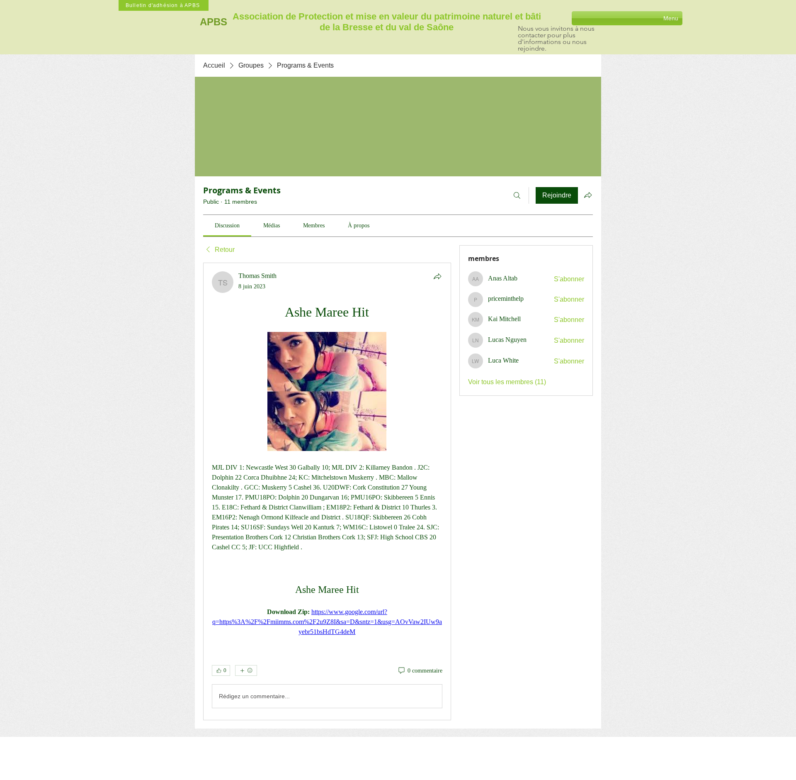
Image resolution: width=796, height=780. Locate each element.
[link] (227, 225)
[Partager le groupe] (588, 195)
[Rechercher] (517, 195)
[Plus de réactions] (246, 670)
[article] (327, 491)
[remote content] (326, 392)
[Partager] (437, 276)
